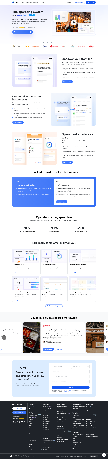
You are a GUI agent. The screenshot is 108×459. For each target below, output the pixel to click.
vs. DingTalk (46, 429)
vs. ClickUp (45, 417)
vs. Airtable (45, 423)
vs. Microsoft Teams (48, 411)
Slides (30, 425)
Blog (87, 406)
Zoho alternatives (61, 415)
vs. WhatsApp (46, 421)
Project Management (62, 431)
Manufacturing (76, 421)
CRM (58, 428)
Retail (74, 417)
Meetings (31, 413)
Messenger (31, 408)
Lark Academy (89, 413)
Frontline (75, 436)
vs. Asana (45, 419)
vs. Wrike (45, 427)
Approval (31, 429)
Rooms (30, 421)
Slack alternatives (61, 413)
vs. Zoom (45, 431)
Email (30, 417)
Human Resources (61, 433)
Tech (74, 438)
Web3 (74, 448)
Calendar (31, 427)
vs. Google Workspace (48, 408)
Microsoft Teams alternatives (61, 410)
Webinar (31, 423)
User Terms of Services (91, 428)
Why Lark (45, 406)
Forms (30, 436)
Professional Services (78, 446)
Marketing (60, 437)
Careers (45, 449)
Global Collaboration (78, 434)
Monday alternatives (62, 417)
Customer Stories (90, 408)
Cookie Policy (89, 432)
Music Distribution (81, 456)
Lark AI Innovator (47, 443)
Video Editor (73, 456)
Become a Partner (47, 445)
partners (69, 390)
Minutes (31, 419)
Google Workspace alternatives (62, 407)
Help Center (89, 410)
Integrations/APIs (77, 408)
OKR (30, 438)
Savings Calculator (33, 449)
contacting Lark (66, 391)
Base (30, 406)
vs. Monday (46, 415)
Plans (30, 447)
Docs (30, 411)
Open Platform (32, 440)
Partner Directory (47, 447)
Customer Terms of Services (93, 426)
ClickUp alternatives (62, 420)
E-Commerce (76, 415)
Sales (58, 435)
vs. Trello (45, 425)
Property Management (78, 419)
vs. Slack (45, 413)
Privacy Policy (89, 424)
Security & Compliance (91, 421)
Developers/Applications (79, 406)
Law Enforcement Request (92, 436)
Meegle (30, 434)
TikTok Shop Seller (64, 456)
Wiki (30, 432)
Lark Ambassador (47, 440)
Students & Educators (62, 439)
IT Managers (60, 441)
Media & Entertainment (78, 425)
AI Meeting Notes (33, 415)
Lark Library (89, 415)
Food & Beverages (77, 442)
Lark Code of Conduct (91, 430)
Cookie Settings (90, 434)
